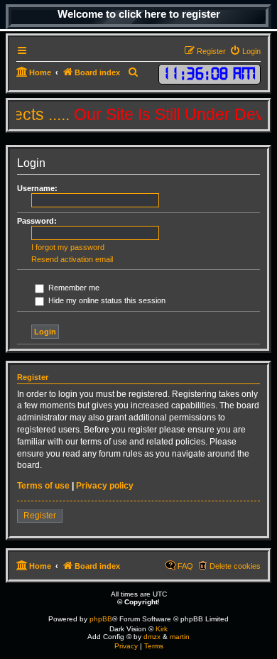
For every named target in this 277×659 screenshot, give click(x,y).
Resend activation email (72, 259)
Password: (37, 221)
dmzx (152, 637)
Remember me (72, 287)
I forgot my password (67, 247)
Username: (37, 188)
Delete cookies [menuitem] (235, 566)
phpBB (100, 619)
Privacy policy (105, 486)
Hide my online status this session (105, 300)
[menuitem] (245, 51)
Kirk (162, 629)
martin (180, 637)
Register (39, 516)
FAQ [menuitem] (185, 566)
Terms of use (43, 486)
